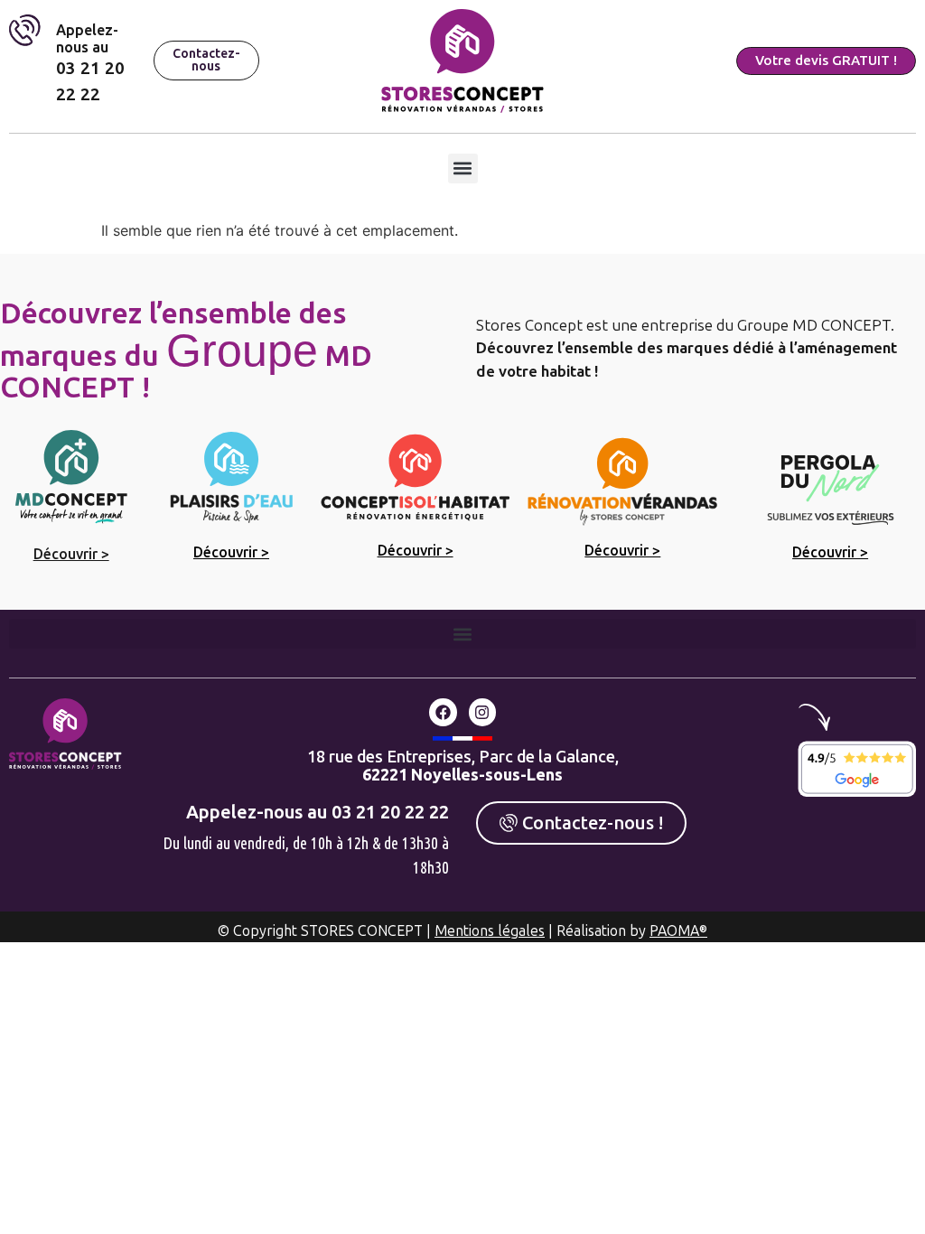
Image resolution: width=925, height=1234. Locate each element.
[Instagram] (483, 712)
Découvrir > (71, 554)
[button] (463, 168)
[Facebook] (443, 712)
